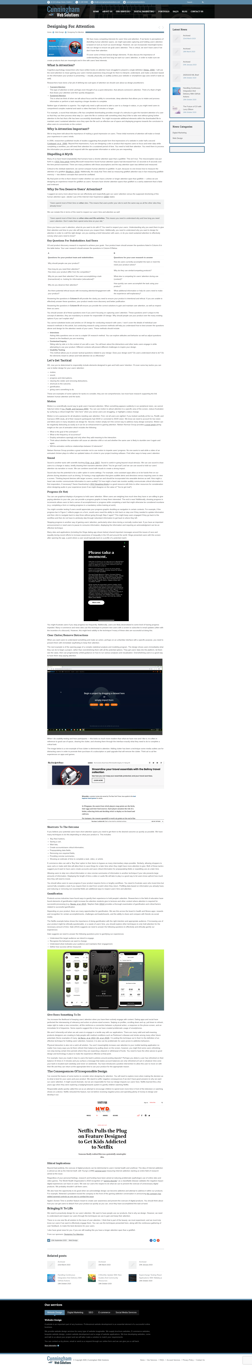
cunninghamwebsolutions (135, 2)
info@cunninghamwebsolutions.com (107, 2)
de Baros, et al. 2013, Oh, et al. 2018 (93, 1038)
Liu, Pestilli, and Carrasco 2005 (75, 409)
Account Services (173, 1360)
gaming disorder (110, 1181)
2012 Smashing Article (99, 484)
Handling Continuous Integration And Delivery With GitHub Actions (70, 1278)
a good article (150, 425)
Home (49, 32)
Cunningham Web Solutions (98, 1360)
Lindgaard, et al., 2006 (57, 143)
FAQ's (162, 1360)
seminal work (100, 1171)
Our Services (152, 1360)
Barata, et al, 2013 (78, 904)
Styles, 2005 (149, 70)
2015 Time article (62, 162)
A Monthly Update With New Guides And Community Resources (110, 1278)
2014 (102, 904)
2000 (106, 197)
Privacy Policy (188, 1360)
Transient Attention (57, 87)
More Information (51, 1345)
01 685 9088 (83, 2)
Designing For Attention (75, 32)
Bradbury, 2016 (72, 172)
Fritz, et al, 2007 (92, 463)
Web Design (59, 32)
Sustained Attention (58, 96)
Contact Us (200, 1360)
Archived (61, 1262)
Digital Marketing (180, 133)
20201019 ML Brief (191, 75)
